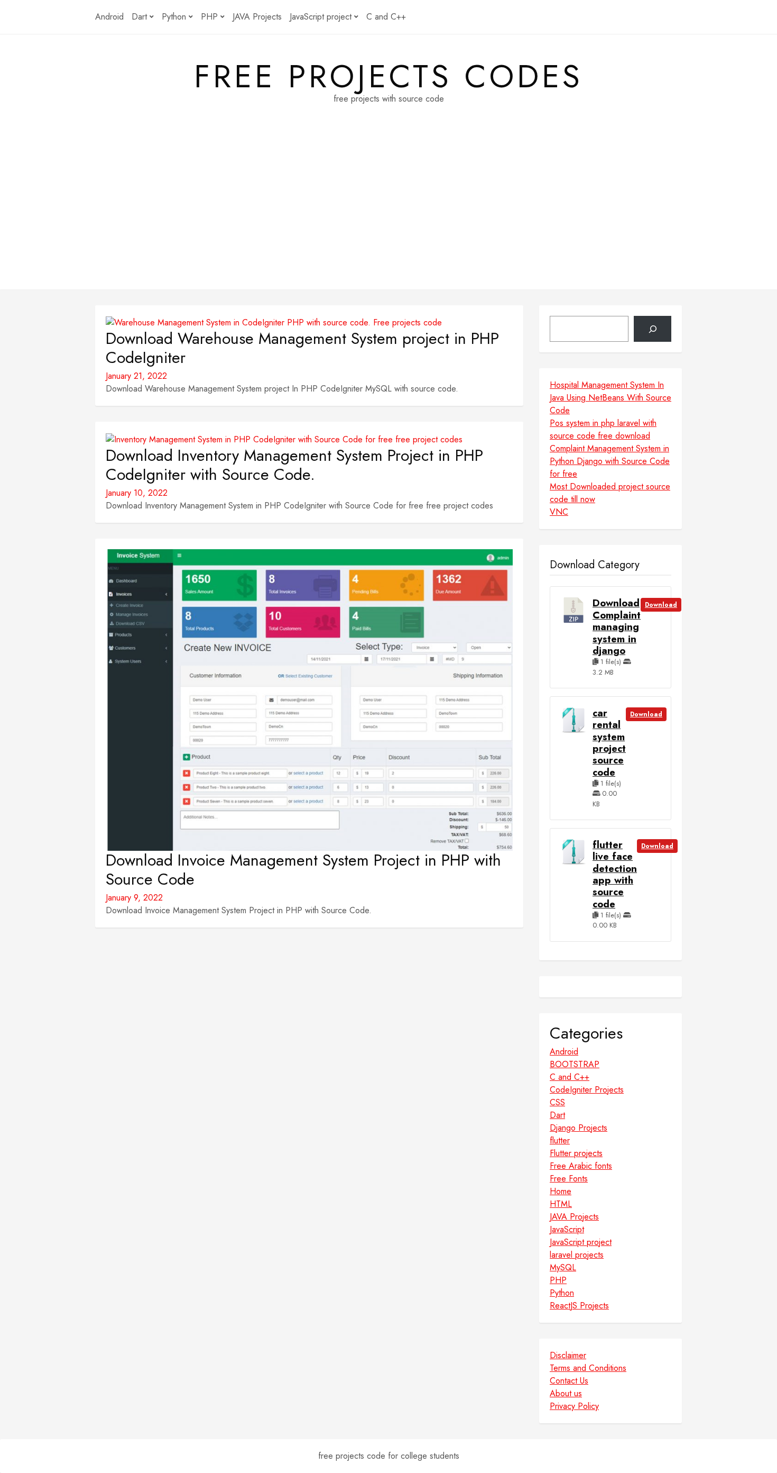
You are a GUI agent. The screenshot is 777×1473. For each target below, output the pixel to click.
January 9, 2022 (134, 898)
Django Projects (578, 1128)
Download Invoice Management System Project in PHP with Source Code (303, 870)
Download (661, 605)
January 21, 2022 (136, 376)
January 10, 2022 (137, 493)
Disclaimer (568, 1355)
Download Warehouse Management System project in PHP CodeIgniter (302, 348)
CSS (557, 1102)
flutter (560, 1140)
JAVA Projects (257, 17)
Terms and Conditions (588, 1368)
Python (174, 17)
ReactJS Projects (579, 1305)
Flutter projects (576, 1153)
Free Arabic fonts (581, 1166)
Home (560, 1191)
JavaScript (567, 1229)
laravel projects (577, 1255)
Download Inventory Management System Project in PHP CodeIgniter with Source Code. (294, 465)
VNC (559, 512)
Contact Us (569, 1381)
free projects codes (388, 77)
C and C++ (386, 17)
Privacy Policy (574, 1406)
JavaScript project (321, 17)
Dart (139, 17)
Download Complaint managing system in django (617, 627)
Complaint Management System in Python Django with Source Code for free (610, 461)
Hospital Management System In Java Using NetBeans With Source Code (610, 397)
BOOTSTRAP (574, 1064)
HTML (561, 1204)
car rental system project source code (609, 742)
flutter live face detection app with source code (615, 874)
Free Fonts (569, 1178)
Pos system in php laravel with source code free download (603, 429)
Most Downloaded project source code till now (610, 492)
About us (566, 1393)
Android (109, 17)
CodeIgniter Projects (587, 1090)
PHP (209, 17)
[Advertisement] (388, 215)
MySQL (563, 1267)
